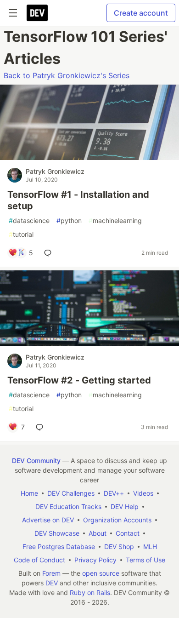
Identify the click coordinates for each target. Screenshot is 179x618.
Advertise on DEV (48, 520)
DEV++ (114, 493)
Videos (143, 493)
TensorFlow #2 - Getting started (79, 380)
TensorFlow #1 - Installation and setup (78, 200)
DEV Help (125, 506)
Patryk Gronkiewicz (55, 171)
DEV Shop (119, 546)
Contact (128, 533)
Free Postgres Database (58, 546)
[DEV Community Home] (37, 13)
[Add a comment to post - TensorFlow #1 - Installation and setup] (50, 253)
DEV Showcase (56, 533)
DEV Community (36, 460)
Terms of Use (145, 560)
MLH (150, 546)
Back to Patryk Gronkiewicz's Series (66, 75)
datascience (29, 220)
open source (100, 573)
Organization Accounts (117, 520)
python (69, 220)
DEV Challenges (71, 493)
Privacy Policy (95, 560)
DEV (51, 583)
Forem (51, 573)
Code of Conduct (39, 560)
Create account (141, 12)
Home (29, 493)
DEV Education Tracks (68, 506)
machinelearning (115, 220)
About (97, 533)
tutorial (21, 234)
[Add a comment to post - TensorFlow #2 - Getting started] (41, 427)
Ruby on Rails (90, 592)
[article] (89, 157)
